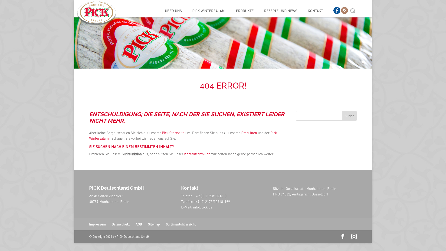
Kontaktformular (196, 154)
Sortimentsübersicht (181, 224)
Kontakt (315, 11)
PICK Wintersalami (209, 11)
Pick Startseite (173, 132)
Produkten (249, 132)
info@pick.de (202, 207)
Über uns (173, 11)
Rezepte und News (280, 11)
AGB (139, 224)
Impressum (97, 224)
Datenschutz (121, 224)
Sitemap (154, 224)
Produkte (245, 11)
